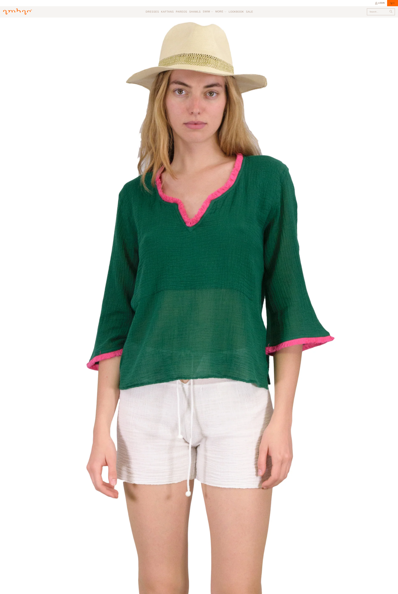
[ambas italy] (17, 12)
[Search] (391, 11)
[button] (208, 12)
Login (381, 3)
